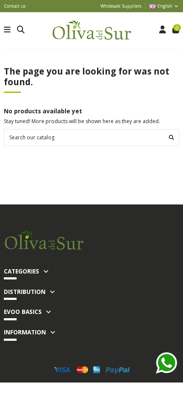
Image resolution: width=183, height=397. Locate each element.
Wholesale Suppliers (120, 6)
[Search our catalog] (171, 137)
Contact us (15, 6)
